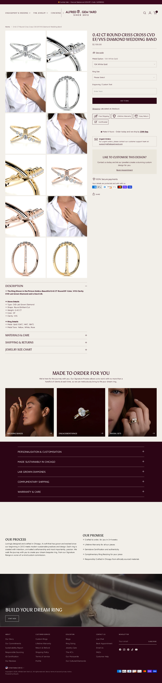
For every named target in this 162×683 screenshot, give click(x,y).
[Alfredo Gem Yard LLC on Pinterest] (128, 650)
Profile (38, 661)
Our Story (9, 639)
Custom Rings (41, 639)
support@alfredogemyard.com (111, 144)
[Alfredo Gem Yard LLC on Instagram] (124, 650)
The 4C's (69, 652)
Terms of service (43, 656)
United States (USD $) (15, 668)
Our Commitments (13, 643)
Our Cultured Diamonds (76, 661)
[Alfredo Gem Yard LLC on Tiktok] (132, 650)
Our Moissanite (72, 656)
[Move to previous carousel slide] (149, 512)
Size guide (100, 53)
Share (98, 194)
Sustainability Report (14, 648)
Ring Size (95, 71)
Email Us (99, 648)
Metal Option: (105, 58)
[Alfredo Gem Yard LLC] (81, 13)
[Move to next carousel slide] (154, 512)
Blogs (68, 639)
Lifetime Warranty (43, 643)
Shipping (96, 109)
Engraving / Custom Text (102, 84)
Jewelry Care (71, 648)
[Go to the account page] (150, 12)
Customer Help (102, 656)
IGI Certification (12, 656)
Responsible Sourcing (14, 652)
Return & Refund (43, 648)
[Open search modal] (144, 12)
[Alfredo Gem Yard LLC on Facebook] (120, 650)
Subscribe (152, 641)
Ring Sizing (70, 643)
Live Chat (100, 639)
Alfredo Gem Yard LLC (25, 671)
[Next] (63, 13)
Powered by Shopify (11, 674)
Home (7, 27)
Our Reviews (10, 661)
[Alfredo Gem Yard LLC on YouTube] (136, 650)
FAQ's (98, 652)
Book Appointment (124, 170)
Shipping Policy (42, 652)
